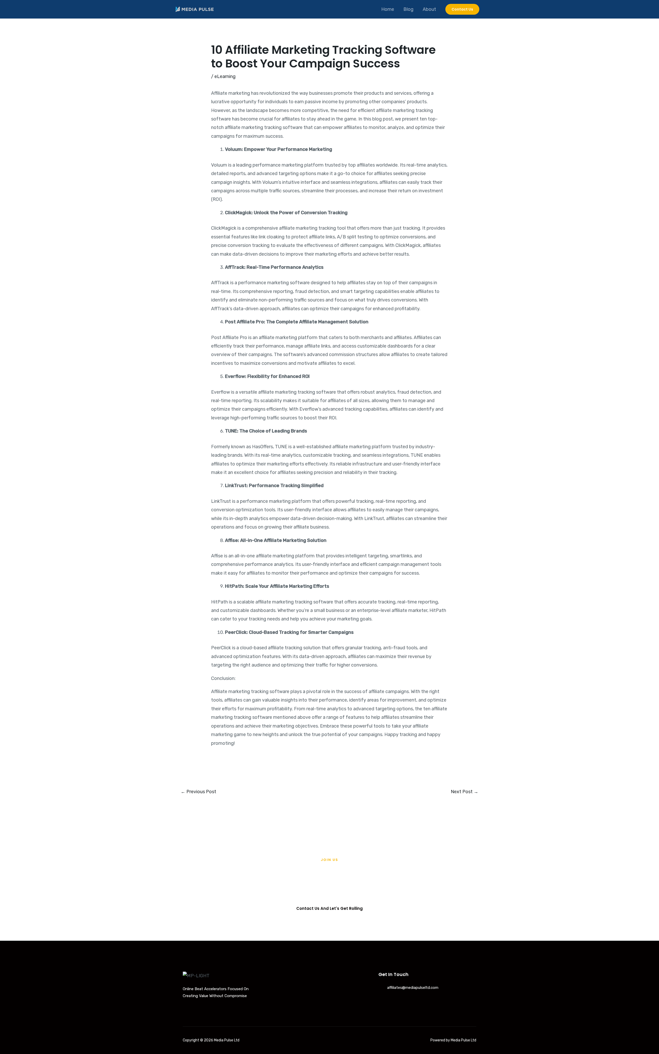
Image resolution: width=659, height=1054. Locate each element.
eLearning (225, 76)
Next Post (464, 791)
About (429, 9)
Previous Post (198, 791)
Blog (408, 9)
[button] (462, 9)
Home (387, 9)
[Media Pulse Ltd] (194, 9)
